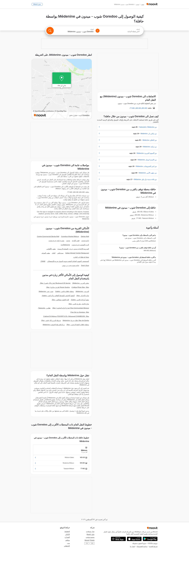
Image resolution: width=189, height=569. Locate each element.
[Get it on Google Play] (150, 539)
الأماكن (67, 534)
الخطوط (67, 531)
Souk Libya (85, 265)
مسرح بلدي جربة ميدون (56, 240)
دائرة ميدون (85, 240)
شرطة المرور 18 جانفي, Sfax (51, 320)
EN (92, 543)
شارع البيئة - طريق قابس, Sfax (79, 304)
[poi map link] (62, 89)
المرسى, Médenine (82, 291)
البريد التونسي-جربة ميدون (80, 245)
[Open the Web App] (118, 539)
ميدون (68, 240)
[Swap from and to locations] (98, 31)
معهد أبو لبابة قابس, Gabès (80, 300)
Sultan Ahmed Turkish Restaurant (77, 253)
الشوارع (67, 537)
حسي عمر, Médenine (46, 291)
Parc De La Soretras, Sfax (80, 312)
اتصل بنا (132, 546)
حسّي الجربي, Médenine (81, 283)
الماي (53, 253)
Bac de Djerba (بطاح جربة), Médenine (76, 320)
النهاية (92, 29)
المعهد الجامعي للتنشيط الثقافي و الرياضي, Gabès (58, 295)
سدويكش (60, 253)
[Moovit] (152, 4)
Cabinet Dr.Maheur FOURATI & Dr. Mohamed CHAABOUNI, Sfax (66, 316)
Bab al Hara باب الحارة (81, 257)
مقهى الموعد (46, 253)
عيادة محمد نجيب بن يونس (70, 265)
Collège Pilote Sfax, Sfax (80, 287)
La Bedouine (65, 245)
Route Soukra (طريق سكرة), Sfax (58, 287)
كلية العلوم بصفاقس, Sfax (60, 300)
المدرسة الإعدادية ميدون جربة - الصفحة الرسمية (73, 249)
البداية (138, 29)
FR (87, 543)
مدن (68, 543)
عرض (138, 197)
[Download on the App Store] (134, 539)
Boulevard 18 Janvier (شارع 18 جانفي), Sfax (55, 283)
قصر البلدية (75, 240)
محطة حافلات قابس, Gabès (64, 291)
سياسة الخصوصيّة (142, 546)
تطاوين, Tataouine (44, 308)
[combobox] (120, 31)
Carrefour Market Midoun (70, 236)
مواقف (67, 540)
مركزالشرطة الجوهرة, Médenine (54, 324)
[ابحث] (50, 30)
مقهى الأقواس (51, 249)
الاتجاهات (67, 546)
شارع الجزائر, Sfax (83, 295)
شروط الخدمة (153, 546)
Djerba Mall (85, 236)
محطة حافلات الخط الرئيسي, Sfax (78, 324)
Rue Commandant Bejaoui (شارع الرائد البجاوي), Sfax (70, 308)
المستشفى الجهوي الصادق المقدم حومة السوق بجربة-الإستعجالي (68, 261)
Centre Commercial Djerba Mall (48, 236)
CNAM (43, 261)
